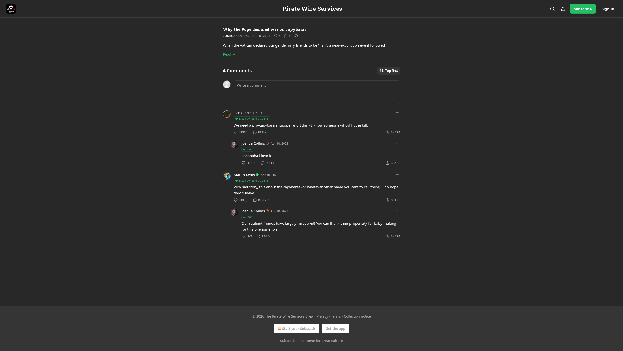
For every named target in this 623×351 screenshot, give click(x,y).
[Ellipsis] (398, 113)
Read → (229, 54)
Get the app (335, 328)
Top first (391, 70)
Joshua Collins (236, 36)
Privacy (322, 316)
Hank (238, 112)
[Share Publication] (563, 9)
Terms (336, 316)
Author (247, 149)
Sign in (608, 8)
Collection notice (357, 316)
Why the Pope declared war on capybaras (265, 29)
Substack (287, 340)
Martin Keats (244, 174)
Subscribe (583, 8)
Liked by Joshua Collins (253, 118)
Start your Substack (298, 328)
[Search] (552, 9)
